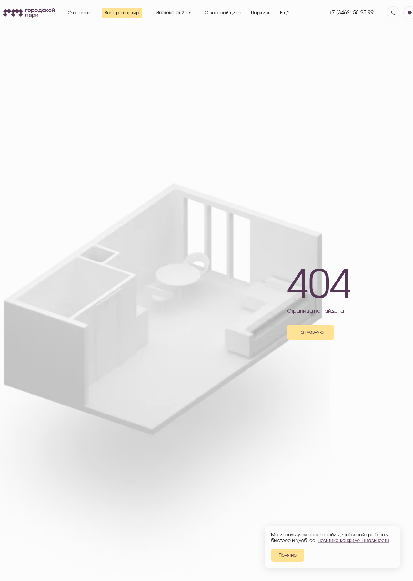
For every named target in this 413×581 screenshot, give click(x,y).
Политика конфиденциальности (353, 540)
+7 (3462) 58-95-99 (351, 12)
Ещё (284, 13)
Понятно (288, 555)
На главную (310, 332)
